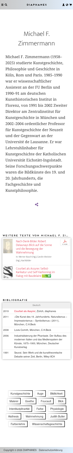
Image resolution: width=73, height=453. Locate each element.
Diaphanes (36, 4)
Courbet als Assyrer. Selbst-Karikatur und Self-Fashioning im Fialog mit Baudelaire (35, 272)
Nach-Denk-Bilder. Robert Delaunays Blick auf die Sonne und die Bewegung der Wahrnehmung (34, 247)
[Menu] (2, 4)
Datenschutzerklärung (50, 450)
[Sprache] (67, 4)
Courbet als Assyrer (24, 311)
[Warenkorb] (70, 4)
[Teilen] (36, 205)
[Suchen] (6, 4)
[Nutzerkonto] (63, 4)
